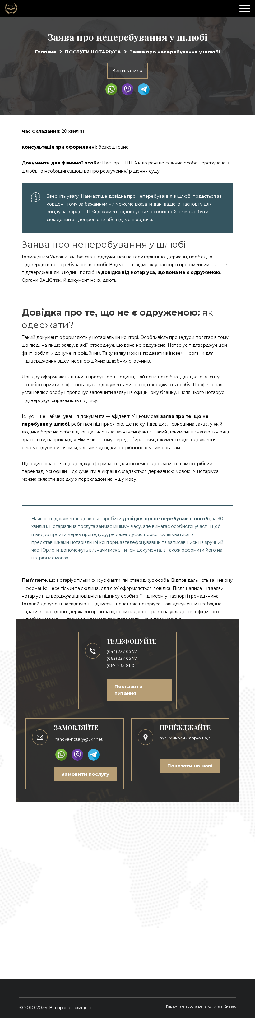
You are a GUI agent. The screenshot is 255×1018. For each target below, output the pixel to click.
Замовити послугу (85, 774)
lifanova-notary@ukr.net (78, 739)
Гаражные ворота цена (186, 1006)
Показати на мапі (189, 766)
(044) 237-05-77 (122, 651)
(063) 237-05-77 (122, 658)
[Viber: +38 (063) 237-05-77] (127, 89)
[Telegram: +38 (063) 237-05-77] (144, 89)
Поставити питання (128, 689)
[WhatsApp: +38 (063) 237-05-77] (111, 89)
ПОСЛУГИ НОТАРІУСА (93, 52)
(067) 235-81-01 (121, 665)
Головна (45, 52)
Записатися (127, 71)
